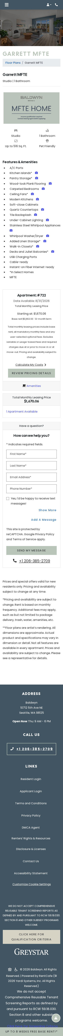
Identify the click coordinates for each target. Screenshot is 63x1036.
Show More (48, 510)
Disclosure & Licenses (31, 849)
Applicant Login (31, 791)
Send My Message (31, 550)
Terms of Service (24, 539)
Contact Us (31, 861)
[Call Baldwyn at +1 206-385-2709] (57, 4)
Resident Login (32, 779)
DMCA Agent (31, 827)
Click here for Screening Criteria (32, 1026)
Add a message (44, 520)
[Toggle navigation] (6, 4)
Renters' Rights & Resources (32, 838)
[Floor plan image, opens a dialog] (31, 108)
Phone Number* (21, 489)
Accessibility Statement (31, 873)
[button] (49, 4)
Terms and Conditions (31, 803)
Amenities (34, 386)
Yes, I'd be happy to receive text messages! (33, 501)
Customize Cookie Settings (31, 884)
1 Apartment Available (21, 412)
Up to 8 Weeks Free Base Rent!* (31, 1032)
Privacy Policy (44, 534)
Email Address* (20, 477)
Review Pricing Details (33, 373)
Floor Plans (12, 63)
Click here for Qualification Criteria (31, 936)
